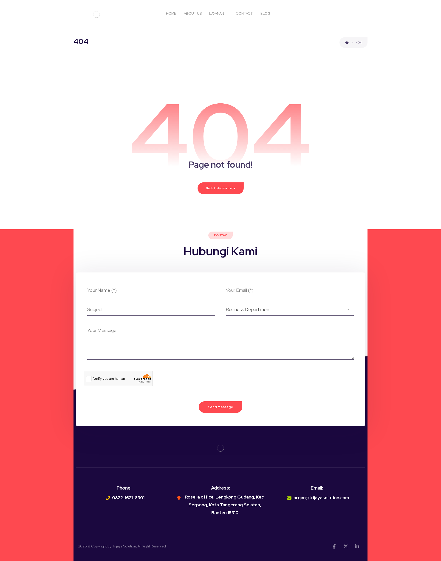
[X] (345, 546)
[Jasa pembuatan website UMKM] (96, 14)
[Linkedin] (357, 546)
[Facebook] (334, 546)
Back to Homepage (220, 188)
